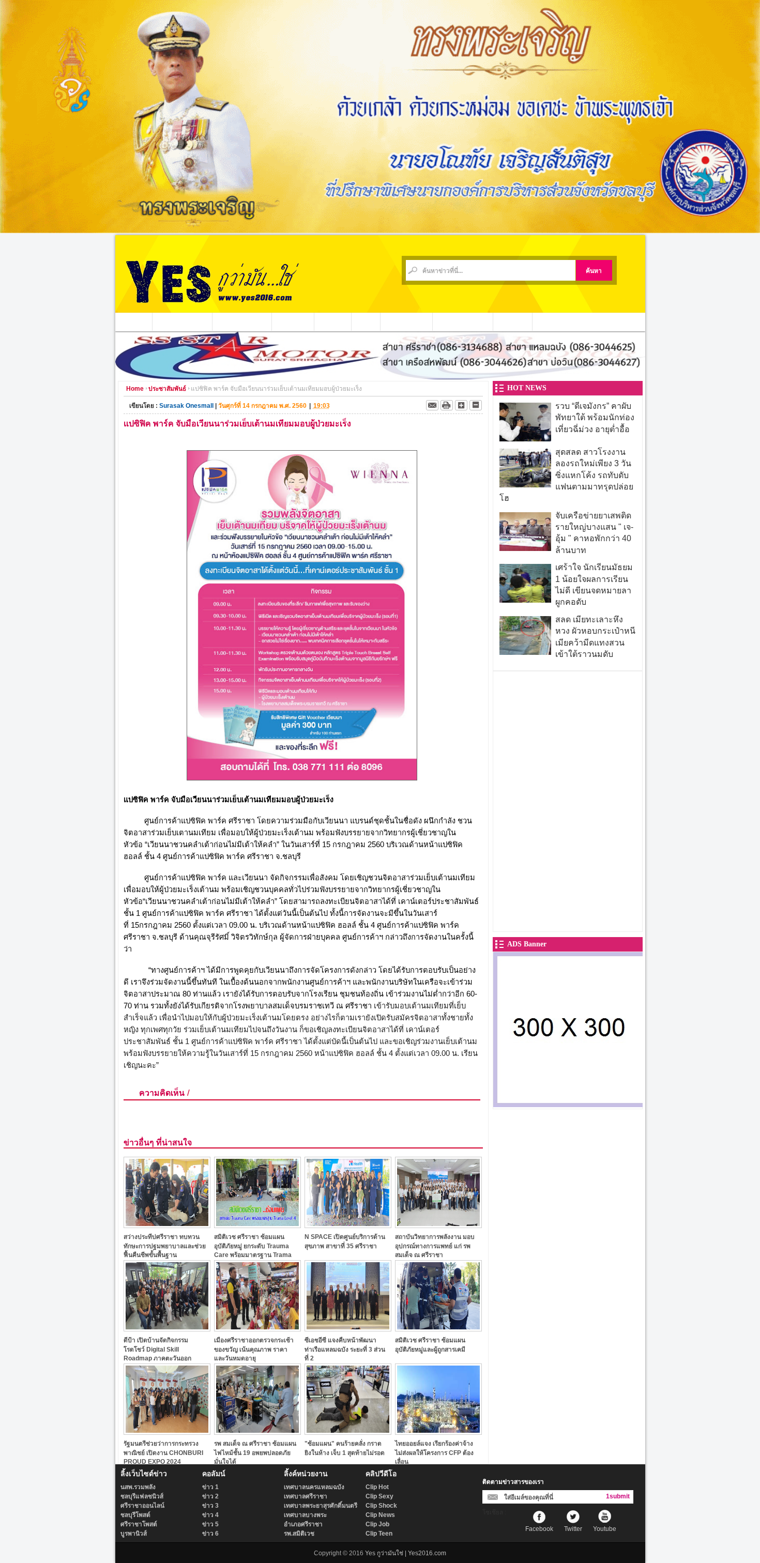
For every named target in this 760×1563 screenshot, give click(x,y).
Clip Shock (381, 1505)
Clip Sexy (379, 1496)
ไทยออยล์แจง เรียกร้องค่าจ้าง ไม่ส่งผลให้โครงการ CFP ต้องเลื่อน (434, 1452)
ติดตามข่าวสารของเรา (513, 1481)
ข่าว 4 (210, 1515)
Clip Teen (379, 1533)
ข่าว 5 (210, 1524)
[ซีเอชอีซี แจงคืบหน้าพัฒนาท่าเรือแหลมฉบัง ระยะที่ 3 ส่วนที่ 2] (348, 1328)
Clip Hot (377, 1487)
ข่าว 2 (210, 1496)
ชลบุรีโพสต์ (135, 1515)
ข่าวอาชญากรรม (182, 321)
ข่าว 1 (210, 1487)
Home (135, 388)
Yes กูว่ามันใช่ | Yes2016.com (405, 1553)
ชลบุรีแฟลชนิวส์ (141, 1496)
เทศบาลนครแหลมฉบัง (314, 1487)
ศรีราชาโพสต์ (138, 1524)
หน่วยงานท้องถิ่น (242, 321)
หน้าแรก (134, 321)
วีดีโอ (366, 321)
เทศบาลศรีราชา (305, 1496)
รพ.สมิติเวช (299, 1533)
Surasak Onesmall (186, 405)
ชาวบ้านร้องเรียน (463, 321)
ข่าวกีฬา (333, 321)
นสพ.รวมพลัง (138, 1487)
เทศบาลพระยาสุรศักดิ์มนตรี (320, 1505)
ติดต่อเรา (512, 321)
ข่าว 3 (210, 1505)
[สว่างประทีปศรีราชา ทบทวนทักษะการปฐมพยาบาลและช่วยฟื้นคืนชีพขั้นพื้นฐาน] (167, 1225)
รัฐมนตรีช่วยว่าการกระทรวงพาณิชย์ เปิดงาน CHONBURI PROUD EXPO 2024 (163, 1452)
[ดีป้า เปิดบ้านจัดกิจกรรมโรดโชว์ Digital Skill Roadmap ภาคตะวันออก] (167, 1328)
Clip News (380, 1515)
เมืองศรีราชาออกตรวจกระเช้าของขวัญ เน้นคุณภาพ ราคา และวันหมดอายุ (254, 1349)
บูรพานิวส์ (133, 1533)
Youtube (604, 1529)
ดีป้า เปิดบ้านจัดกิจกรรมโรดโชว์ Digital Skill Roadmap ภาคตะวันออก (157, 1349)
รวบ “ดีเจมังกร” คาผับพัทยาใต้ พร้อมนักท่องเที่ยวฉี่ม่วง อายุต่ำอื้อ (594, 418)
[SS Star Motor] (380, 377)
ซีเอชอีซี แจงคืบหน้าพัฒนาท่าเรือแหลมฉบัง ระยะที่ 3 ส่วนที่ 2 (345, 1349)
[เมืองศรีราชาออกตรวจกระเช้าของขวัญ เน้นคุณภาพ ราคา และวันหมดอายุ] (257, 1328)
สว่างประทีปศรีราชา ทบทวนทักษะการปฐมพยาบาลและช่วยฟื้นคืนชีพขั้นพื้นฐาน (165, 1246)
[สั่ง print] (446, 405)
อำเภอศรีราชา (303, 1524)
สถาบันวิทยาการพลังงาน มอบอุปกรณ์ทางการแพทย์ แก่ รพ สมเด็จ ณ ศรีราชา (435, 1246)
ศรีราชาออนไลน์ (142, 1505)
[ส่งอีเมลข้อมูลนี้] (432, 405)
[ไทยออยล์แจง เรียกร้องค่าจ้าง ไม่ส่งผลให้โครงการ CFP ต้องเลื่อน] (438, 1432)
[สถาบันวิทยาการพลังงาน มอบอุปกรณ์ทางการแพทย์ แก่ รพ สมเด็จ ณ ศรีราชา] (438, 1225)
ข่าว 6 (210, 1533)
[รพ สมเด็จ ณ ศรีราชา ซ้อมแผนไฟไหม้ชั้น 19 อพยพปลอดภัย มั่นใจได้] (257, 1432)
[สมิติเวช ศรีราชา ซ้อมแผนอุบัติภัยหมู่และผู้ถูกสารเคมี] (438, 1328)
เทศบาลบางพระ (305, 1515)
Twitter (573, 1529)
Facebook (539, 1529)
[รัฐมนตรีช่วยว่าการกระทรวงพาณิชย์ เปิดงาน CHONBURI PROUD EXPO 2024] (167, 1432)
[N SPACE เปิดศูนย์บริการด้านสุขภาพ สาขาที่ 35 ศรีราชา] (348, 1225)
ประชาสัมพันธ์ (406, 321)
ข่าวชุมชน (293, 321)
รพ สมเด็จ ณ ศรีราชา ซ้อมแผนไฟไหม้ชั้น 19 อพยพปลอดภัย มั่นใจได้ (255, 1452)
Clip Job (377, 1524)
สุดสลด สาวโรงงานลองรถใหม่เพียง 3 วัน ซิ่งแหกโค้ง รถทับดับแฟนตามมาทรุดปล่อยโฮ (566, 475)
